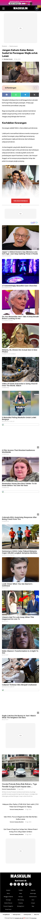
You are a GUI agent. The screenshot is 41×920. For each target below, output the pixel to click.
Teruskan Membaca (20, 201)
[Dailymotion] (30, 884)
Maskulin (4, 46)
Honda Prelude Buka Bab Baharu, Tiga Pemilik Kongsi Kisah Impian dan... (19, 785)
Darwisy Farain (8, 59)
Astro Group (33, 918)
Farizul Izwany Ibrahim (9, 789)
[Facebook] (11, 884)
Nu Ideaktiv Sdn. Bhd (19, 918)
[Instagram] (15, 884)
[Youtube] (26, 884)
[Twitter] (18, 884)
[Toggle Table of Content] (34, 88)
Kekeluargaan (13, 46)
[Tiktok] (22, 884)
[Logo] (20, 8)
